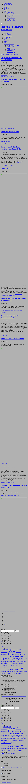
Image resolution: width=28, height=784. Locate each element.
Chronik (5, 10)
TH (22, 668)
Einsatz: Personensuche (10, 132)
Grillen (8, 16)
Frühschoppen (18, 658)
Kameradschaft (15, 663)
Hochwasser (3, 661)
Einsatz (11, 654)
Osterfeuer (13, 665)
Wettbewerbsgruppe (12, 673)
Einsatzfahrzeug (20, 654)
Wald (17, 671)
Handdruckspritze (7, 659)
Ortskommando (7, 3)
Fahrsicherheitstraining (5, 656)
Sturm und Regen (11, 20)
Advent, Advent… (11, 15)
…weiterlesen (4, 75)
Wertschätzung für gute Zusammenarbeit (10, 317)
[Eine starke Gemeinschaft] (13, 696)
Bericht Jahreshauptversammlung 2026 (10, 495)
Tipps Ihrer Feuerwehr (9, 12)
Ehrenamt (11, 652)
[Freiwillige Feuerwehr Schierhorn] (9, 54)
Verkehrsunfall (12, 671)
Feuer (12, 656)
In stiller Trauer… (8, 467)
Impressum (3, 780)
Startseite (6, 1)
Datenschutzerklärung (6, 782)
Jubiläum (23, 661)
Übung (20, 673)
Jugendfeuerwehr (8, 4)
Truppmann (10, 669)
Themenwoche (3, 669)
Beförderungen (15, 649)
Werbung (4, 673)
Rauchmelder (3, 667)
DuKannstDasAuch (4, 652)
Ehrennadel (18, 652)
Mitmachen (6, 8)
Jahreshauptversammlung (14, 661)
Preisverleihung (19, 665)
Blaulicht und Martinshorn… (13, 14)
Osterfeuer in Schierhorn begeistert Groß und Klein (11, 148)
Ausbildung (7, 650)
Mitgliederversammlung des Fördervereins (11, 59)
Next (5, 624)
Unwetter (16, 669)
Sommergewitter (10, 19)
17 (1, 641)
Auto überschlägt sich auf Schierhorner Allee (11, 310)
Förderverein (7, 5)
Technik (5, 11)
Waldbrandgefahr (11, 18)
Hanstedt (14, 660)
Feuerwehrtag (11, 658)
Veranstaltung (5, 671)
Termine (5, 7)
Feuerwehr (19, 656)
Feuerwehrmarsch (4, 658)
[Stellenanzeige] (8, 753)
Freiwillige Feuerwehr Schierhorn (12, 28)
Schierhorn (18, 667)
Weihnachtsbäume (23, 671)
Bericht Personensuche (6, 141)
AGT (1, 649)
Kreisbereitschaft (22, 663)
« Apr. (2, 646)
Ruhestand (13, 667)
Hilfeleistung (20, 660)
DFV (20, 649)
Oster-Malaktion (7, 168)
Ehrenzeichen (4, 654)
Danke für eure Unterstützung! (12, 339)
